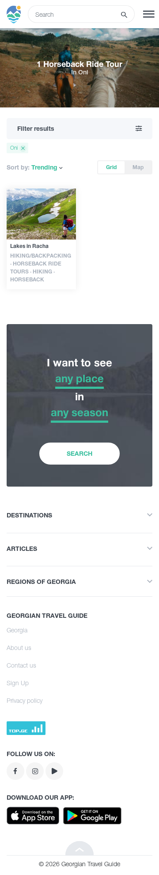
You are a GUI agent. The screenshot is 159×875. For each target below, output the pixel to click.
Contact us (21, 665)
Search (79, 453)
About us (19, 647)
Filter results (35, 128)
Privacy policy (24, 700)
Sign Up (18, 683)
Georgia (17, 630)
